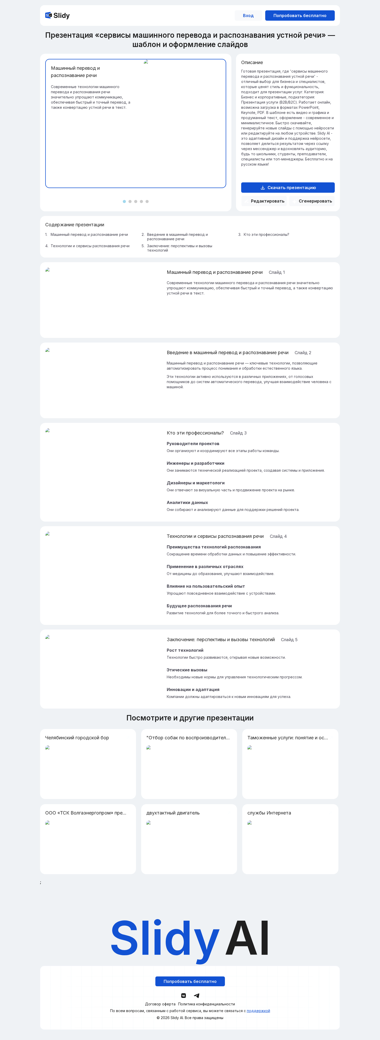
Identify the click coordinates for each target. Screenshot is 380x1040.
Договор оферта (160, 1004)
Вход (248, 15)
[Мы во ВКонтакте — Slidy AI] (183, 995)
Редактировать (268, 201)
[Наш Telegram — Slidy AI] (196, 995)
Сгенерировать (315, 201)
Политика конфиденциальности (206, 1004)
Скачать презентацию (292, 187)
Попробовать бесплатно (299, 15)
